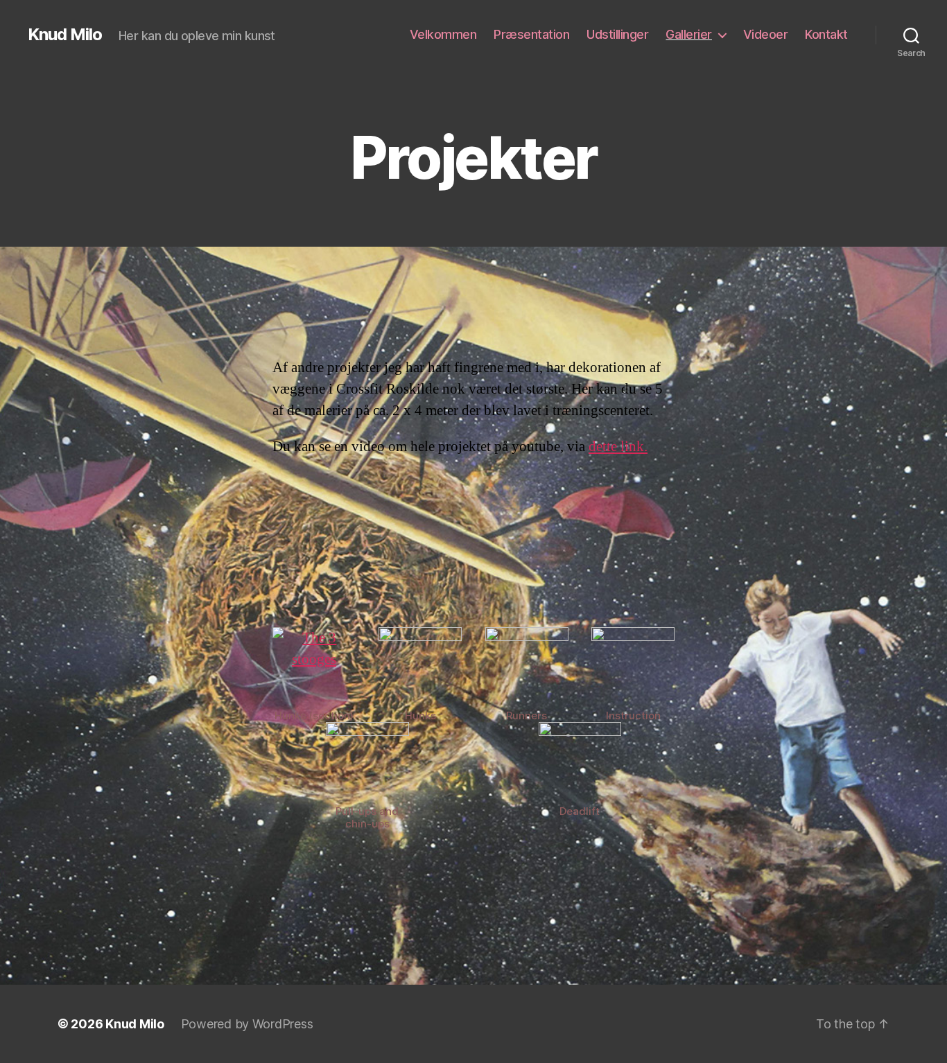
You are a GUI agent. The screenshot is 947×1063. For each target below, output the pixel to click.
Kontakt (826, 34)
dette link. (618, 446)
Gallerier (689, 34)
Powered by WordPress (247, 1024)
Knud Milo (65, 34)
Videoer (765, 34)
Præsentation (531, 34)
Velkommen (443, 34)
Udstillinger (617, 34)
